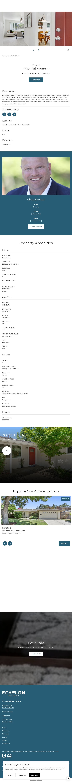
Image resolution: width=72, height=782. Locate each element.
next (38, 50)
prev (33, 50)
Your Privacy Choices (36, 780)
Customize (22, 775)
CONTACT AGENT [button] (36, 227)
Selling (4, 740)
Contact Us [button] (36, 654)
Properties (5, 731)
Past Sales (5, 734)
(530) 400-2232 (36, 214)
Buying (4, 737)
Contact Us (6, 743)
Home (4, 728)
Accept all (34, 775)
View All (64, 543)
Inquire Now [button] (36, 80)
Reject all (10, 775)
